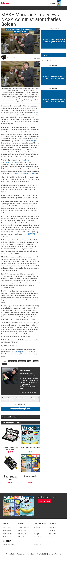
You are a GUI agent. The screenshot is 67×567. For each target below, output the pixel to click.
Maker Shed (22, 534)
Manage (36, 534)
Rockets (17, 31)
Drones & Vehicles (29, 29)
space (4, 364)
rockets (36, 361)
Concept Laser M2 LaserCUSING (23, 173)
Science (24, 31)
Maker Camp (22, 537)
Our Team (6, 527)
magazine (23, 527)
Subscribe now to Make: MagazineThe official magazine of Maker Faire (20, 409)
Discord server (33, 399)
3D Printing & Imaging (13, 29)
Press (50, 537)
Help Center (52, 534)
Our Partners (7, 534)
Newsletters (37, 537)
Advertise (52, 531)
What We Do (7, 531)
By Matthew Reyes (12, 58)
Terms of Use (21, 554)
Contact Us (52, 527)
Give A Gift (37, 531)
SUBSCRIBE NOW (45, 501)
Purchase (37, 527)
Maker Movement (9, 537)
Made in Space (18, 352)
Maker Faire (12, 361)
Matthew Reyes (25, 370)
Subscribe (53, 3)
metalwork (22, 361)
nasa (29, 361)
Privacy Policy (10, 554)
